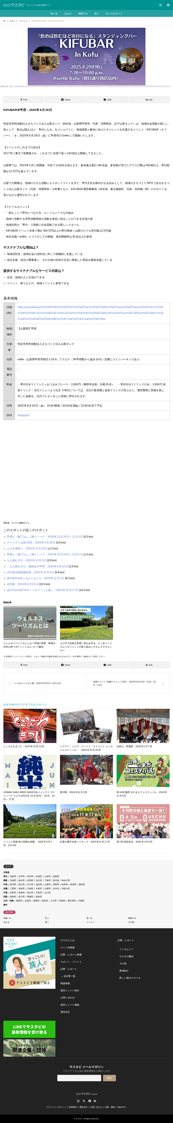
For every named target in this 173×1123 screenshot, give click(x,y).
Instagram (23, 415)
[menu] (168, 5)
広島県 (39, 892)
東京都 (56, 880)
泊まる (67, 13)
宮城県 (39, 876)
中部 (5, 884)
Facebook (89, 1101)
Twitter (84, 1101)
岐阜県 (65, 884)
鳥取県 (13, 892)
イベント (90, 922)
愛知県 (82, 884)
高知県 (39, 896)
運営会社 (65, 1012)
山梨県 (47, 884)
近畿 (5, 888)
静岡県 (73, 884)
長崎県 (36, 901)
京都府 (30, 888)
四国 (5, 896)
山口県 (47, 892)
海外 (5, 905)
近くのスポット (114, 13)
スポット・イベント (71, 961)
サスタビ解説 (126, 956)
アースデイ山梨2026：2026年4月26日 (31, 542)
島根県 (22, 892)
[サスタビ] (13, 5)
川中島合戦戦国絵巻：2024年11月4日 (30, 572)
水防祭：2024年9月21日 (22, 584)
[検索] (160, 5)
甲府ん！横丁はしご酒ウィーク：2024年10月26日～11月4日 (45, 536)
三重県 (13, 888)
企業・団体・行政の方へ (116, 1107)
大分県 (54, 901)
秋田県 (30, 876)
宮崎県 (62, 901)
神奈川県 (66, 880)
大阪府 (39, 888)
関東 (5, 880)
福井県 (39, 884)
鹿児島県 (72, 901)
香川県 (22, 896)
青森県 (13, 876)
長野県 (56, 884)
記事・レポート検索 (71, 954)
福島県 (56, 876)
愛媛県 (30, 896)
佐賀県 (28, 901)
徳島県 (13, 896)
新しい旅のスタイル (130, 977)
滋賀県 (22, 888)
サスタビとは (67, 940)
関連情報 (65, 983)
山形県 (47, 876)
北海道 (6, 872)
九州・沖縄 (8, 901)
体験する (83, 13)
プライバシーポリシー (56, 1107)
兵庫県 (47, 888)
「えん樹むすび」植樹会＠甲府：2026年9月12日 (37, 566)
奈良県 (56, 888)
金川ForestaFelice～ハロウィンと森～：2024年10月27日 (42, 590)
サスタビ (79, 1119)
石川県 (30, 884)
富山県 (22, 884)
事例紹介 (124, 970)
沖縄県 (81, 901)
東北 (5, 876)
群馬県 (30, 880)
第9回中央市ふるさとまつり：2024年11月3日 (35, 578)
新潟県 (13, 884)
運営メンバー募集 (69, 1004)
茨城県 (13, 880)
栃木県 (22, 880)
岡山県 (30, 892)
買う (96, 13)
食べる (54, 13)
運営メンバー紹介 (69, 990)
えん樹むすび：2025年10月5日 (26, 560)
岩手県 (22, 876)
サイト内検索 (67, 947)
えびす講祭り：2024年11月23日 (27, 548)
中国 (5, 892)
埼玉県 (39, 880)
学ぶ (47, 918)
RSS (95, 1101)
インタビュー (126, 949)
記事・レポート (68, 969)
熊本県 (45, 901)
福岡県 (19, 901)
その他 (131, 922)
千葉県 (47, 880)
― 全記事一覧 (67, 976)
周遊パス (7, 918)
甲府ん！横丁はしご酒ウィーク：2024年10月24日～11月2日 (45, 554)
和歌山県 (66, 888)
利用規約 (73, 1107)
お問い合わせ (67, 997)
